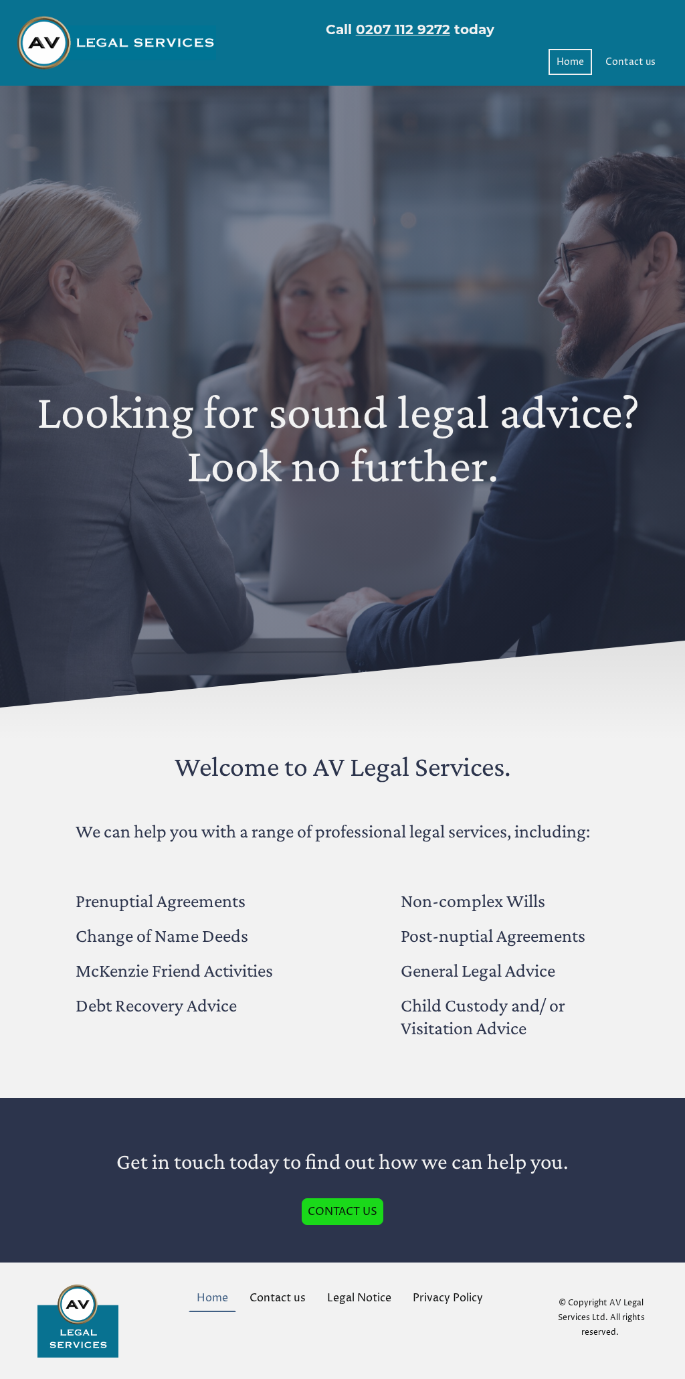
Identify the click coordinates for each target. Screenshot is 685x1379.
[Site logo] (116, 43)
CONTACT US (342, 1211)
